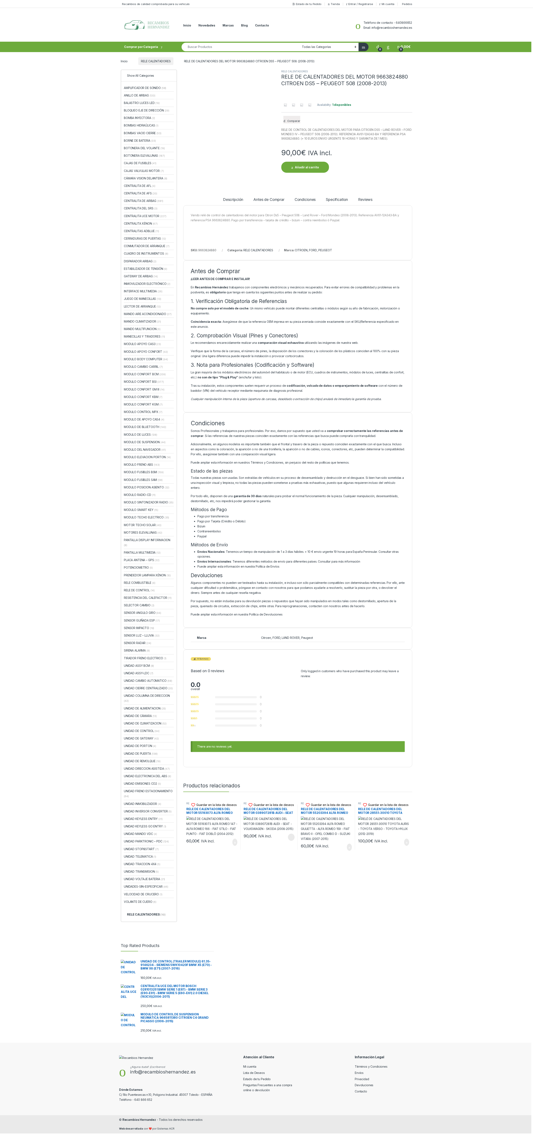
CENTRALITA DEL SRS (140, 208)
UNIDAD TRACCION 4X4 (142, 864)
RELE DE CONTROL (139, 590)
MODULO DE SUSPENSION (145, 442)
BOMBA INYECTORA (139, 118)
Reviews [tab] (365, 200)
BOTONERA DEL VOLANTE (144, 148)
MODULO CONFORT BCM (145, 374)
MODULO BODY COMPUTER (146, 359)
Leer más (291, 837)
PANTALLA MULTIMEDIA (142, 552)
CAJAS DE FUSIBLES (140, 163)
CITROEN (301, 250)
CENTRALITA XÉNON (141, 223)
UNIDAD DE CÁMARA (140, 716)
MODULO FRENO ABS (142, 464)
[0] (377, 47)
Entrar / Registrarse (360, 4)
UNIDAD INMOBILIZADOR (142, 804)
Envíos (359, 1073)
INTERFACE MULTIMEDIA (143, 291)
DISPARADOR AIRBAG (140, 261)
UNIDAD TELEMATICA (140, 856)
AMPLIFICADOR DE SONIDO (145, 88)
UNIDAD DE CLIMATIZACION (145, 723)
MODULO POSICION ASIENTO (146, 487)
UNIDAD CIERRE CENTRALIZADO (148, 688)
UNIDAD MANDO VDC (140, 834)
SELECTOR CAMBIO (139, 605)
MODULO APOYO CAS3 (142, 344)
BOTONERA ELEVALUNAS (144, 155)
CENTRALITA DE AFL (139, 186)
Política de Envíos (267, 566)
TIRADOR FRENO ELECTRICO (145, 658)
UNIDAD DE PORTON (140, 746)
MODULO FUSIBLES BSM (144, 472)
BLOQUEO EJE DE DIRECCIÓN (146, 110)
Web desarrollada (131, 1128)
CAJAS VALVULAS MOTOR (144, 171)
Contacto (262, 25)
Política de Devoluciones (266, 614)
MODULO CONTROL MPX (143, 412)
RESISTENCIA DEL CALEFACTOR (148, 597)
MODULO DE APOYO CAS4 (144, 419)
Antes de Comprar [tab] (268, 200)
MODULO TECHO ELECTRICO (146, 517)
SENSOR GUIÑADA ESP (142, 620)
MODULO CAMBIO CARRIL (143, 366)
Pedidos (407, 4)
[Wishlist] (388, 47)
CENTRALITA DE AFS (140, 193)
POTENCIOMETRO (138, 567)
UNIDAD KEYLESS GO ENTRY (145, 826)
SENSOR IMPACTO (139, 628)
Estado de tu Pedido (308, 4)
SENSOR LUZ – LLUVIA (141, 635)
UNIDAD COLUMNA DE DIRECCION (147, 698)
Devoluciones (364, 1085)
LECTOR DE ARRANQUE (142, 306)
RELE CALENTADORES (156, 61)
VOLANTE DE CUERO (140, 901)
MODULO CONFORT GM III (144, 389)
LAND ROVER (291, 637)
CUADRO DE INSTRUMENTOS (146, 253)
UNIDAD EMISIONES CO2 (142, 783)
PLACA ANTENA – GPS (141, 560)
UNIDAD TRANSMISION (141, 871)
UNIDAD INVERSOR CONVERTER (148, 811)
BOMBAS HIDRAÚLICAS (141, 125)
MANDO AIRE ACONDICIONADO (148, 314)
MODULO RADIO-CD (140, 495)
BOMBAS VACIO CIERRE (142, 133)
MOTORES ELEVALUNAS (143, 532)
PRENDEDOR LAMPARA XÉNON (147, 575)
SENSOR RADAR (137, 643)
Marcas (228, 25)
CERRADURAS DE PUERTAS (145, 238)
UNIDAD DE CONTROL (141, 731)
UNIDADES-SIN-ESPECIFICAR (146, 886)
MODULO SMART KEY (141, 510)
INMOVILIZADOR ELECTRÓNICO (147, 283)
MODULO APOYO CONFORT (146, 351)
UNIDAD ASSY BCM (139, 665)
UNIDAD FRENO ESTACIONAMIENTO (148, 793)
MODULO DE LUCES (140, 434)
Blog (244, 25)
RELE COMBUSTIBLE (139, 582)
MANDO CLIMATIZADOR (142, 321)
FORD (313, 250)
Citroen (266, 637)
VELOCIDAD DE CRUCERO (143, 894)
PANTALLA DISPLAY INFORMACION (147, 542)
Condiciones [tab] (305, 200)
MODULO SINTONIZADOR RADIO (148, 502)
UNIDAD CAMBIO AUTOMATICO (148, 680)
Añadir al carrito (307, 167)
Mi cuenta (388, 4)
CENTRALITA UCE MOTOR (145, 216)
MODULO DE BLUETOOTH (145, 427)
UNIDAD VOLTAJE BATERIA (144, 879)
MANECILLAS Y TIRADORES (144, 336)
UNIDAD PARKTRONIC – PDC (146, 841)
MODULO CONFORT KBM (143, 397)
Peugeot (307, 637)
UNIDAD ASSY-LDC (138, 673)
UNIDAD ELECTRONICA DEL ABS (147, 776)
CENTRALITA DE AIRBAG (143, 201)
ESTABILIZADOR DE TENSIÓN (145, 268)
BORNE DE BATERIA (140, 140)
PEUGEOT (325, 250)
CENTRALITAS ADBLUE (141, 231)
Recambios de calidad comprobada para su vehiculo (156, 4)
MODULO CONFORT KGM (143, 404)
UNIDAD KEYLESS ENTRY (143, 819)
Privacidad (362, 1079)
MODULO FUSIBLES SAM (143, 480)
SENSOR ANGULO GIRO (142, 612)
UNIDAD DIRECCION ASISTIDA (147, 768)
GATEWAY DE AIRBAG (141, 276)
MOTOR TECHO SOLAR (142, 525)
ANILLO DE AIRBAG (139, 95)
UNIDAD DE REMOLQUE (142, 761)
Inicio (187, 25)
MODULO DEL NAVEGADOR (145, 449)
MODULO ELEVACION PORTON (147, 457)
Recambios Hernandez (139, 1119)
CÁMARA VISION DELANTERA (145, 178)
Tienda (335, 4)
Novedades (206, 25)
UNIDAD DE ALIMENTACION (145, 708)
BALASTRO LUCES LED (142, 103)
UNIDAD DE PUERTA (141, 753)
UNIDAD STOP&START (141, 849)
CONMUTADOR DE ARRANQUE (146, 246)
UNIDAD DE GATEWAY (141, 738)
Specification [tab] (337, 200)
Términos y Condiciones (267, 462)
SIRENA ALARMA (137, 650)
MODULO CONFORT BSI (144, 381)
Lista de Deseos (254, 1073)
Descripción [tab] (233, 200)
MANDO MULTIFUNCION (142, 329)
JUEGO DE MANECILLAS (142, 298)
